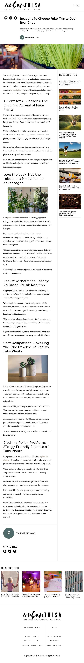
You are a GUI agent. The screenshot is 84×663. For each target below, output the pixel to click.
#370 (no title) (54, 645)
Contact (54, 640)
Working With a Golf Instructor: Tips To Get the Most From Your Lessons (69, 161)
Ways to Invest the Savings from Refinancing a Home (72, 596)
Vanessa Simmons (33, 37)
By (26, 37)
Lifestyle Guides (32, 627)
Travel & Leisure (32, 640)
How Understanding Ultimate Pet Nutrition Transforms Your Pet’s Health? (67, 135)
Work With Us (54, 636)
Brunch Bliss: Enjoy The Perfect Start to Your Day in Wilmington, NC (69, 187)
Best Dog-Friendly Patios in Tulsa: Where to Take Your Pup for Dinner (69, 82)
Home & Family (32, 636)
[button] (6, 18)
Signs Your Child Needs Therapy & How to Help (10, 595)
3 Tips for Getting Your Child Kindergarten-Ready (52, 596)
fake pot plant (15, 90)
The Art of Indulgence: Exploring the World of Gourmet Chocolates (67, 213)
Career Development (32, 645)
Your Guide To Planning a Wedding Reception (31, 595)
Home (54, 627)
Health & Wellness (32, 632)
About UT (54, 632)
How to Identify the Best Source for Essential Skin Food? (69, 108)
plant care (11, 217)
